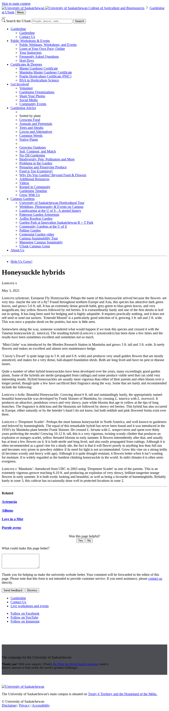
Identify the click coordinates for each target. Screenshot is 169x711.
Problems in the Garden (35, 163)
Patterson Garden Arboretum (39, 214)
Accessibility (41, 705)
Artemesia (9, 502)
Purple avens (11, 527)
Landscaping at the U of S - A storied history (50, 210)
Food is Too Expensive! (36, 171)
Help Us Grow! (21, 261)
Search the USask (18, 21)
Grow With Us (29, 195)
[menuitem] (89, 33)
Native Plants (28, 139)
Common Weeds (30, 135)
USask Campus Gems (34, 246)
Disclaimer (9, 705)
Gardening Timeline (33, 191)
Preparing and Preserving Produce (43, 167)
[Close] (3, 17)
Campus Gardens (23, 199)
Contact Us (27, 37)
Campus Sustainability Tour (38, 238)
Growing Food (29, 120)
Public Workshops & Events (30, 41)
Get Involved (20, 84)
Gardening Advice (23, 108)
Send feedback (13, 590)
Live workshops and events (30, 606)
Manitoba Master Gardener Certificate (45, 72)
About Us (17, 250)
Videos (24, 183)
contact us (155, 578)
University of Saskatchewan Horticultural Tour (51, 203)
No (89, 540)
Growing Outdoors (32, 147)
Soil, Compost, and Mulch (37, 151)
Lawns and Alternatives (35, 131)
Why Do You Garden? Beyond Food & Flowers (52, 175)
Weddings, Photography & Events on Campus (51, 207)
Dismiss (32, 590)
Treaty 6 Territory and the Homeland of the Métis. (122, 694)
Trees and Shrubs (31, 128)
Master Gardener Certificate (38, 68)
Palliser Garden (30, 230)
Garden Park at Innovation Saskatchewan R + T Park (56, 222)
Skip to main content (16, 3)
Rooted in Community (34, 187)
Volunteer (26, 88)
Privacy (24, 705)
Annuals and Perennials (35, 124)
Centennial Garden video (36, 234)
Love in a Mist (12, 519)
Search (79, 21)
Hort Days (26, 60)
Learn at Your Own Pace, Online (42, 48)
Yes (80, 540)
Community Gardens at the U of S (43, 226)
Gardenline (18, 29)
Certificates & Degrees (26, 64)
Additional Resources (34, 179)
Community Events (32, 104)
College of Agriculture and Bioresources (116, 8)
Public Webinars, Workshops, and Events (48, 45)
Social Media (28, 100)
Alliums (7, 510)
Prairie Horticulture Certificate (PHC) (45, 76)
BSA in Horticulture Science (39, 80)
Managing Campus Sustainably (41, 242)
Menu (20, 12)
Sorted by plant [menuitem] (29, 116)
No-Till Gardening (32, 155)
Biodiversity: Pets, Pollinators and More (47, 159)
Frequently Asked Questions (39, 56)
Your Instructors (30, 52)
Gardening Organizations (36, 92)
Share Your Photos (32, 96)
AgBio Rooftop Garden (35, 218)
